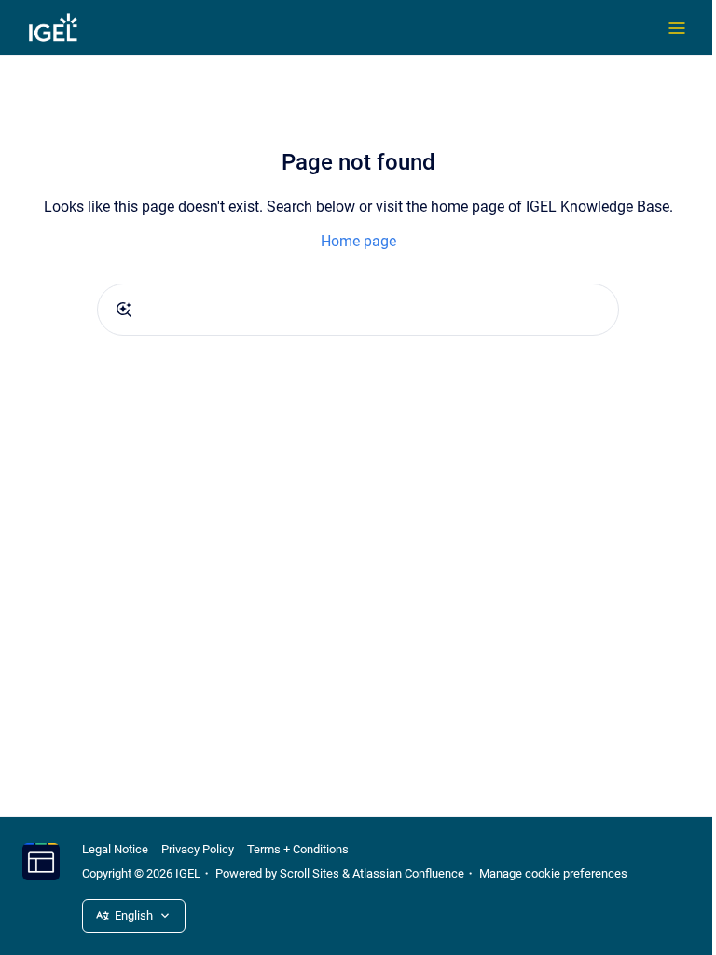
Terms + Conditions (298, 849)
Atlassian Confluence (408, 873)
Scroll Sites (309, 873)
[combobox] (358, 309)
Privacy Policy (197, 849)
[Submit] (124, 310)
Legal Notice (115, 849)
